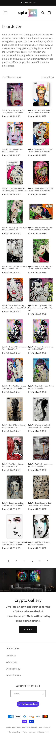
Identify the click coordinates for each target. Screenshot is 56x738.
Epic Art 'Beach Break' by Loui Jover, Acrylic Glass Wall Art (40, 504)
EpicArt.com (17, 727)
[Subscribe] (42, 693)
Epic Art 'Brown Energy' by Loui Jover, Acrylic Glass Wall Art (14, 543)
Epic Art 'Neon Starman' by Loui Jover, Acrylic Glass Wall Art (40, 189)
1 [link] (8, 560)
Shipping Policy (13, 668)
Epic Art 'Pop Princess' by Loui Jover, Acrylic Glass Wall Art (40, 267)
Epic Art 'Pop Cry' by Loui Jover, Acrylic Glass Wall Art (14, 228)
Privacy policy (14, 732)
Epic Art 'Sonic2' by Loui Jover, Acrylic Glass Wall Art (14, 426)
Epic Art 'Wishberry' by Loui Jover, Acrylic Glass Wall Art (39, 426)
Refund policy (12, 662)
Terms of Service (13, 675)
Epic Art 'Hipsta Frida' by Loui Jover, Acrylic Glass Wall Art (40, 111)
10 (40, 560)
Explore (28, 629)
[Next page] (47, 561)
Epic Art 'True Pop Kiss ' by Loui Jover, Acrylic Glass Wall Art (14, 387)
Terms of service (29, 732)
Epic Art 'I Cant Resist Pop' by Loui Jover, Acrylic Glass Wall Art (14, 189)
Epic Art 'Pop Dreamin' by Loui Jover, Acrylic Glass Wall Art (40, 228)
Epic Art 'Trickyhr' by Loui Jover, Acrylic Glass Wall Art (14, 348)
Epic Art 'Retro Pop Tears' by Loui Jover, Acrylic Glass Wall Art (14, 306)
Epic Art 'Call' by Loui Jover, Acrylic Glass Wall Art (39, 543)
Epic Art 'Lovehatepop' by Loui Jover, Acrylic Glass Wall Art (40, 150)
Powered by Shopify (29, 727)
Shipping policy (43, 732)
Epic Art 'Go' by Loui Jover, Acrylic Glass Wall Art (12, 150)
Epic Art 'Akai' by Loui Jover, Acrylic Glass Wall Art (13, 465)
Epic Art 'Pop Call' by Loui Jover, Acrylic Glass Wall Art (41, 387)
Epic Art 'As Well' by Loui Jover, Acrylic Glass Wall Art (40, 465)
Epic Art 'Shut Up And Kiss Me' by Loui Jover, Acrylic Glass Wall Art (40, 307)
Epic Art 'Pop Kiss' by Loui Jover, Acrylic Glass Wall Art (15, 267)
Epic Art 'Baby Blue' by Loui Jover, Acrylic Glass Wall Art (13, 504)
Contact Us (11, 655)
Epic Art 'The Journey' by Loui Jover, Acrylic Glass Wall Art (13, 111)
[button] (6, 13)
